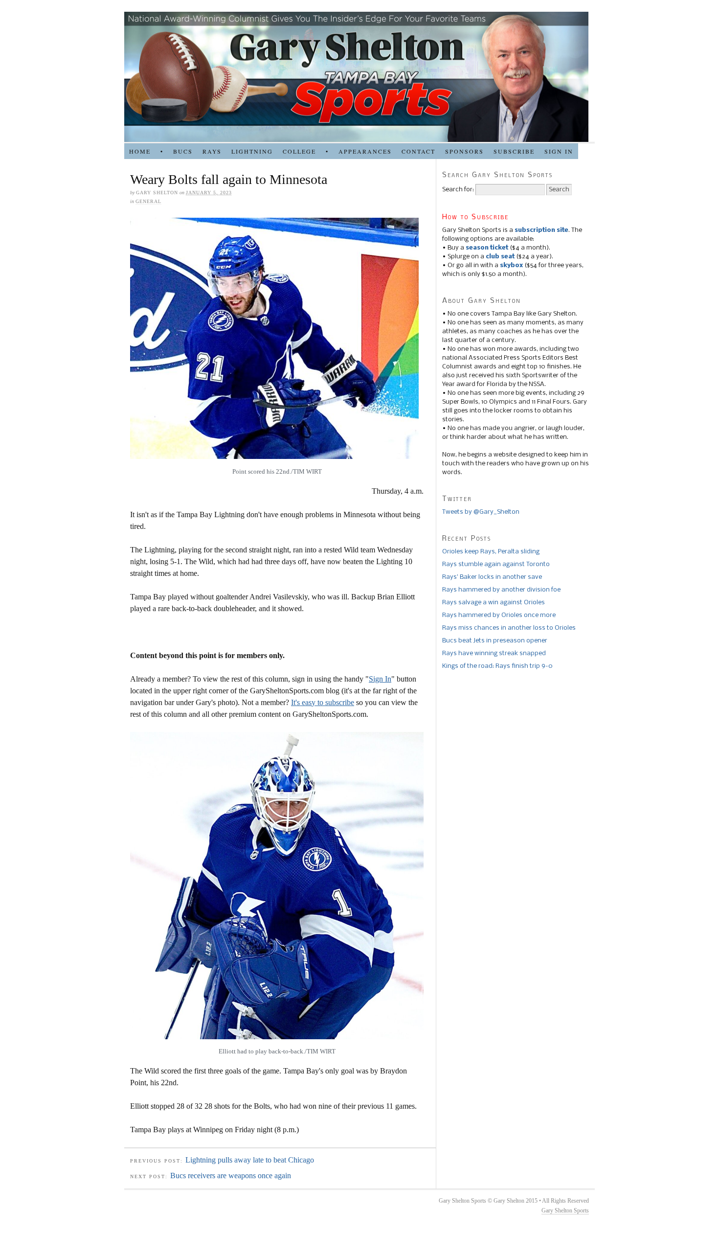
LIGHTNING (252, 151)
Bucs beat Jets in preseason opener (494, 641)
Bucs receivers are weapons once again (230, 1175)
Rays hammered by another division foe (501, 590)
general (148, 201)
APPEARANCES (365, 151)
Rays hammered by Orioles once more (499, 615)
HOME (140, 151)
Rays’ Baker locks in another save (492, 577)
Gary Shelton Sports (565, 1210)
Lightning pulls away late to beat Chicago (249, 1160)
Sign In (380, 679)
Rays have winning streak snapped (494, 653)
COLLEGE (299, 151)
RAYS (212, 151)
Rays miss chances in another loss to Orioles (509, 628)
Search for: (458, 189)
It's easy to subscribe (322, 702)
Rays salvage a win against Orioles (493, 602)
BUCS (183, 151)
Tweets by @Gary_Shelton (480, 512)
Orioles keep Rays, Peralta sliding (490, 551)
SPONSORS (464, 151)
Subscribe (514, 151)
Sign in (558, 151)
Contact (418, 151)
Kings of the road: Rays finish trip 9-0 (497, 666)
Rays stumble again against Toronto (496, 564)
